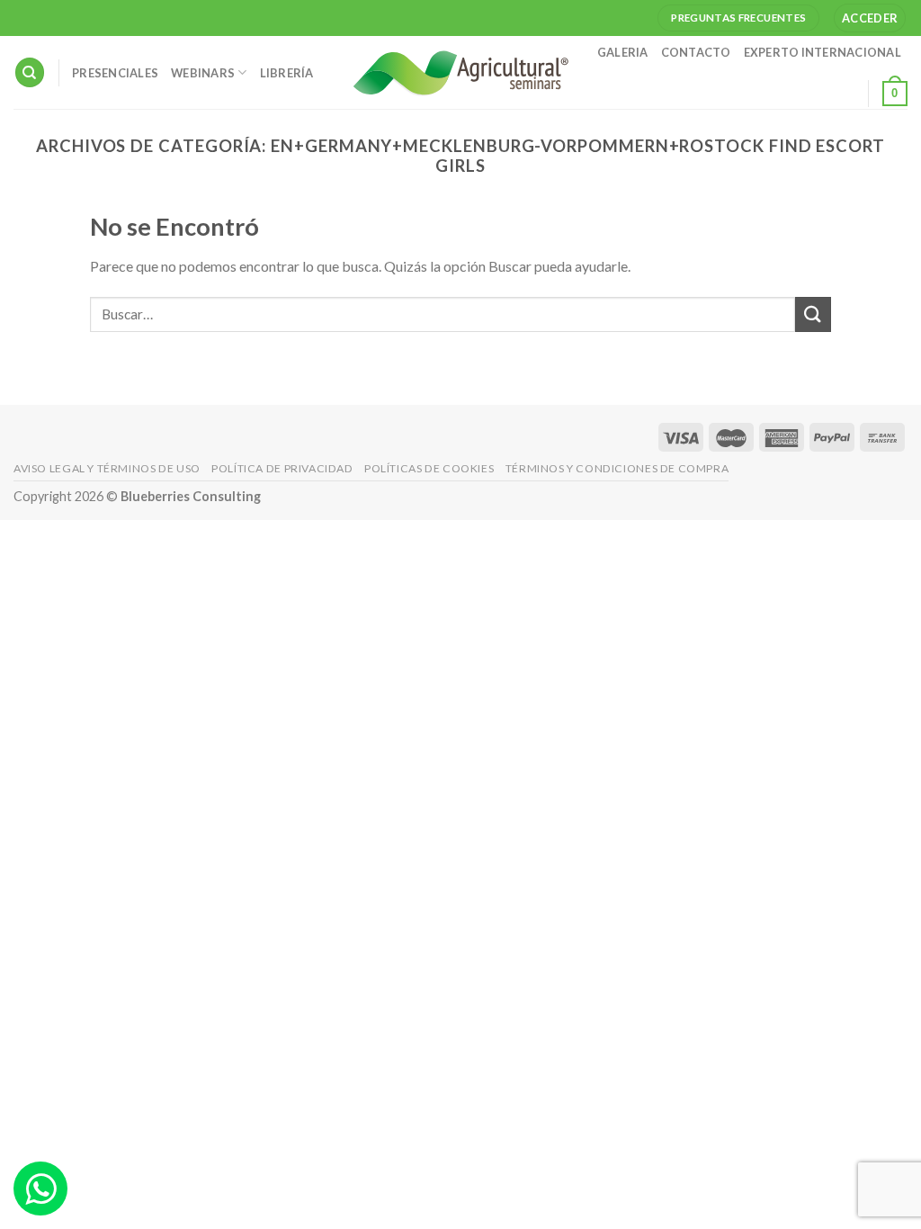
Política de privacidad (282, 468)
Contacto (696, 52)
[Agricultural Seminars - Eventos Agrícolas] (460, 72)
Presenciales (115, 73)
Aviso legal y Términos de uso (107, 468)
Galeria (622, 52)
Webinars (203, 73)
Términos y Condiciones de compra (617, 468)
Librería (287, 73)
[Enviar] (813, 314)
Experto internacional (822, 52)
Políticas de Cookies (429, 468)
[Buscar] (29, 72)
